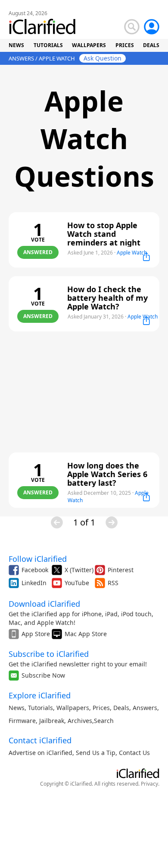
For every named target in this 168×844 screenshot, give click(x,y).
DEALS (151, 45)
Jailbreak (51, 721)
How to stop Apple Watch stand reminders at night (103, 234)
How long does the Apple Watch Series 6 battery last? (107, 474)
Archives (80, 721)
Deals (121, 708)
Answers (145, 708)
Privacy (149, 783)
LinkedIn (34, 583)
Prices (101, 708)
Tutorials (40, 708)
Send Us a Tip (95, 752)
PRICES (124, 45)
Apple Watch (132, 252)
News (17, 708)
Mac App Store (86, 634)
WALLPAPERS (89, 45)
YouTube (77, 583)
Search (104, 721)
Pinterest (121, 570)
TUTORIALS (48, 45)
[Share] (146, 256)
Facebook (35, 570)
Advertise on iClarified (40, 752)
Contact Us (134, 752)
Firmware (22, 721)
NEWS (16, 45)
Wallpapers (72, 708)
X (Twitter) (79, 570)
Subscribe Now (43, 675)
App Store (36, 634)
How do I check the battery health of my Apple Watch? (107, 298)
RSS (113, 583)
